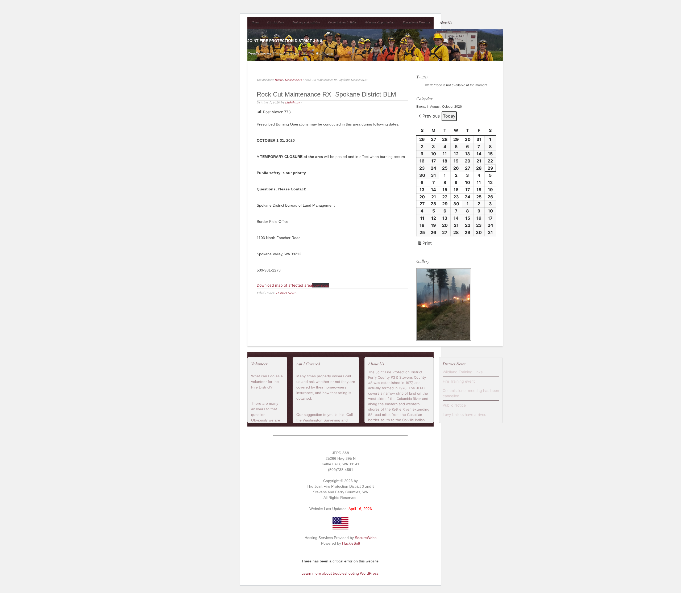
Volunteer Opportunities (379, 22)
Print (424, 244)
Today (449, 116)
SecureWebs (365, 538)
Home (255, 22)
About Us (446, 22)
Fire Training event (459, 381)
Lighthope (292, 102)
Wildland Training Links (463, 372)
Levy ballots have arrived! (465, 414)
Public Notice (454, 405)
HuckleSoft (351, 543)
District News (275, 22)
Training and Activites (306, 22)
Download (320, 285)
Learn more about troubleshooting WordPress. (340, 573)
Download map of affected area (284, 285)
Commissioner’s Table (342, 22)
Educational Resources (417, 22)
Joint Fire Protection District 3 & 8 (284, 41)
